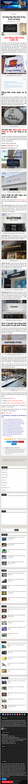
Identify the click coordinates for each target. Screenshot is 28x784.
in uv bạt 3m (18, 772)
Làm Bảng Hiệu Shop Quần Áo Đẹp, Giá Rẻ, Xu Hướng (14, 18)
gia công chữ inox (5, 763)
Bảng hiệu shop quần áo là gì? (10, 81)
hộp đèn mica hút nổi (12, 770)
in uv (19, 770)
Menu (4, 9)
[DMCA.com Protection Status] (4, 729)
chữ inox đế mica (6, 768)
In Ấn (2, 480)
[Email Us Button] (24, 714)
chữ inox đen (21, 766)
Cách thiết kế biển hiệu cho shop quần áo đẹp (13, 85)
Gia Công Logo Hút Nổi (13, 633)
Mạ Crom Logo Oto (8, 435)
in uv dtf (13, 772)
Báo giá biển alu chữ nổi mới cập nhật (16, 686)
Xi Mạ (2, 490)
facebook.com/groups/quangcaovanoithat (15, 403)
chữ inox (13, 763)
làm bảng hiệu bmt (8, 775)
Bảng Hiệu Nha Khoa (12, 428)
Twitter (9, 441)
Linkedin (14, 444)
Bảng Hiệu (14, 14)
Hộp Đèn (3, 477)
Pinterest (21, 441)
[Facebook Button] (5, 714)
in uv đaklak (7, 776)
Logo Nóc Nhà (11, 434)
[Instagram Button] (15, 714)
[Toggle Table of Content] (23, 79)
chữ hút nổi (14, 769)
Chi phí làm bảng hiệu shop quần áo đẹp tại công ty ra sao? (13, 84)
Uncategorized (4, 487)
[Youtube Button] (20, 714)
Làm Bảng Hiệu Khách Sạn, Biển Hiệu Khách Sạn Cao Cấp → (14, 459)
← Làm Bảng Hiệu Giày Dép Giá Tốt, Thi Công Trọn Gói (12, 460)
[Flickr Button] (17, 714)
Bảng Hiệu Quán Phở (12, 425)
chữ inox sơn (19, 763)
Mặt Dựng (3, 482)
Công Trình (3, 474)
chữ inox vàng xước (15, 765)
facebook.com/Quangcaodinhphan (15, 400)
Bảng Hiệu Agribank (13, 431)
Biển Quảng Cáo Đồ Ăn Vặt (13, 420)
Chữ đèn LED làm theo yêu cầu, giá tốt (16, 699)
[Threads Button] (8, 714)
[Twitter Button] (3, 714)
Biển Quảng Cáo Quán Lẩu (17, 423)
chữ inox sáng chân (15, 768)
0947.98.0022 (6, 782)
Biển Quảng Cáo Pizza (13, 422)
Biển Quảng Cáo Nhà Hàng (13, 426)
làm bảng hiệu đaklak (18, 775)
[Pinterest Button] (10, 714)
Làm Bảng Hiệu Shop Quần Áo (14, 38)
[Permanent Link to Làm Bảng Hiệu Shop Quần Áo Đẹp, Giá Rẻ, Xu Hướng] (14, 29)
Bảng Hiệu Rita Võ (11, 432)
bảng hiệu (17, 773)
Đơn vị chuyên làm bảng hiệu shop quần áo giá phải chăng (13, 87)
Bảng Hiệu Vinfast (12, 429)
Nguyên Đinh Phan (11, 21)
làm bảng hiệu (10, 773)
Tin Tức (3, 485)
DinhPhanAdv (16, 724)
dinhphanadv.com (11, 398)
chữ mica (20, 769)
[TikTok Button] (22, 714)
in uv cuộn (7, 772)
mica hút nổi (8, 769)
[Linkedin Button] (13, 714)
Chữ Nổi (3, 472)
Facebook (15, 441)
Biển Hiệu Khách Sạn (12, 419)
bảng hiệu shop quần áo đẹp (14, 131)
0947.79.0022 (11, 736)
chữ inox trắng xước (13, 766)
